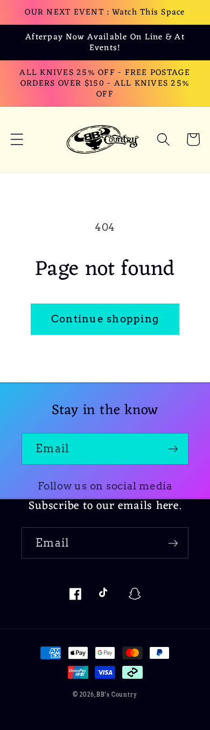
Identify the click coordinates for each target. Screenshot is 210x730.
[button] (17, 139)
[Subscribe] (173, 448)
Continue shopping (105, 319)
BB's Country (116, 694)
